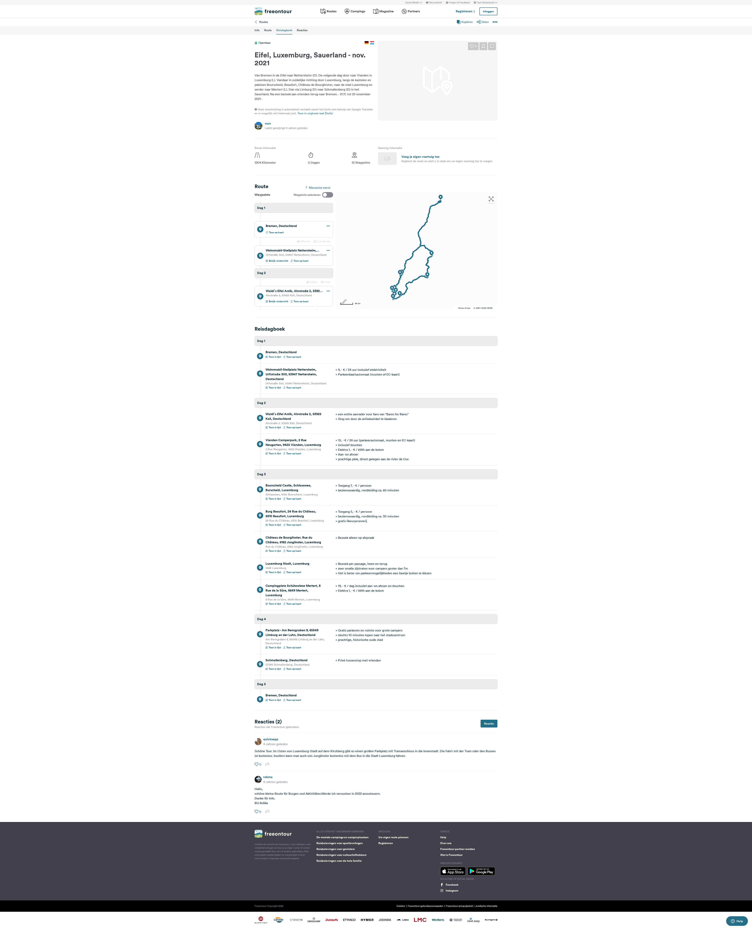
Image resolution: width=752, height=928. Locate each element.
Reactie (489, 724)
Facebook (452, 885)
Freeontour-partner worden (457, 849)
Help (443, 837)
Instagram (452, 891)
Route (268, 30)
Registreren (464, 11)
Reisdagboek (284, 30)
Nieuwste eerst (319, 188)
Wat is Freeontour (451, 855)
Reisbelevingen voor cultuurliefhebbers (341, 855)
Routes (331, 11)
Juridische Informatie (486, 906)
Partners (414, 11)
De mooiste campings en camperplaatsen (342, 837)
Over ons (445, 843)
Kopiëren (467, 22)
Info (257, 30)
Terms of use (464, 308)
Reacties (302, 30)
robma (268, 777)
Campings (358, 11)
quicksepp (270, 739)
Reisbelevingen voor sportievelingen (339, 843)
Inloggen (488, 11)
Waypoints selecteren (307, 195)
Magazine (386, 11)
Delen (485, 22)
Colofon (401, 906)
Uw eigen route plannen (393, 837)
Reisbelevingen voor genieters (335, 849)
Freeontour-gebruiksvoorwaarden (425, 906)
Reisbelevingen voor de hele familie (339, 861)
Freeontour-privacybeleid (459, 906)
